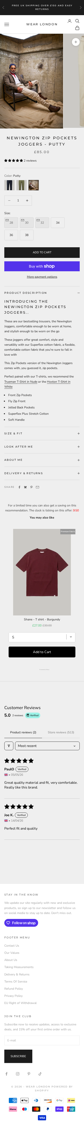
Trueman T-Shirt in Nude (20, 382)
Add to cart (42, 252)
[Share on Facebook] (19, 487)
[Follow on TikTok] (40, 1074)
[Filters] (8, 746)
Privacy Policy (13, 996)
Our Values (11, 953)
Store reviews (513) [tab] (61, 732)
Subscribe (18, 1056)
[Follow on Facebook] (6, 1074)
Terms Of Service (15, 982)
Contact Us (11, 946)
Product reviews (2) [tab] (23, 732)
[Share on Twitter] (25, 487)
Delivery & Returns (17, 974)
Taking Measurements (19, 967)
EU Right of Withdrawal (20, 1003)
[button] (14, 161)
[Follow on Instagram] (18, 1074)
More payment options (42, 277)
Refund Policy (13, 989)
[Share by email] (37, 487)
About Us (10, 960)
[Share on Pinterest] (31, 487)
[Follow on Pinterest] (29, 1074)
